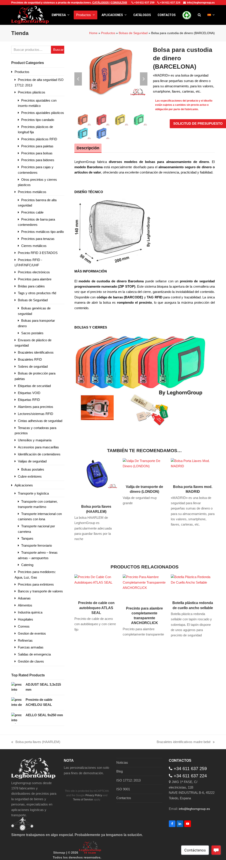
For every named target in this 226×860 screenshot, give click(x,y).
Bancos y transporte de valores (40, 591)
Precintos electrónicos (34, 272)
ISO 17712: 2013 (128, 780)
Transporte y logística (33, 493)
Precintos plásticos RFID (39, 139)
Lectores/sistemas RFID (35, 414)
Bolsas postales (32, 469)
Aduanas (24, 598)
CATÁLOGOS (100, 2)
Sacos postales (32, 333)
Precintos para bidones (37, 160)
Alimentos (25, 605)
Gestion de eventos (32, 633)
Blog (119, 771)
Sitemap (59, 852)
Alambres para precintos (35, 407)
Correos (24, 626)
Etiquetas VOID (29, 393)
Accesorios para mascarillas (38, 447)
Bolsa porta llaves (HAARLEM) (35, 742)
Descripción (88, 148)
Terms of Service (83, 799)
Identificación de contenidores (39, 454)
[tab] (88, 148)
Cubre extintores (30, 476)
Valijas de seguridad (32, 461)
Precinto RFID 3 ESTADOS (38, 253)
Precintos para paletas (37, 146)
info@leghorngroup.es (201, 2)
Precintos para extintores (36, 584)
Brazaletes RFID (30, 359)
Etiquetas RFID (29, 400)
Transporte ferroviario (36, 545)
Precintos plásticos (31, 92)
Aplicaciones (24, 485)
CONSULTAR (119, 2)
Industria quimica (30, 612)
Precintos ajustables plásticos (42, 113)
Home (93, 33)
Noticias (122, 762)
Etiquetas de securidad (34, 386)
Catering (27, 565)
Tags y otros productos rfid (37, 293)
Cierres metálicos (34, 246)
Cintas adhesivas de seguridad (40, 421)
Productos (108, 33)
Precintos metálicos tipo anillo (42, 232)
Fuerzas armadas (30, 647)
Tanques (27, 538)
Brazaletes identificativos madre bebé (184, 742)
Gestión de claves (31, 661)
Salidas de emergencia (34, 654)
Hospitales (25, 619)
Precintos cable (32, 212)
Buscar (58, 49)
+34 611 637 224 (170, 2)
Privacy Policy (93, 795)
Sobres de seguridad (33, 366)
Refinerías (25, 640)
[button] (199, 14)
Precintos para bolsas (37, 153)
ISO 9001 (123, 789)
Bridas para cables (31, 286)
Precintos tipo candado (37, 120)
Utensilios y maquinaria (34, 440)
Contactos (123, 798)
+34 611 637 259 (144, 2)
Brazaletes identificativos (36, 352)
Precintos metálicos (32, 192)
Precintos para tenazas (38, 239)
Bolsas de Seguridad (133, 33)
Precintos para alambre (34, 279)
